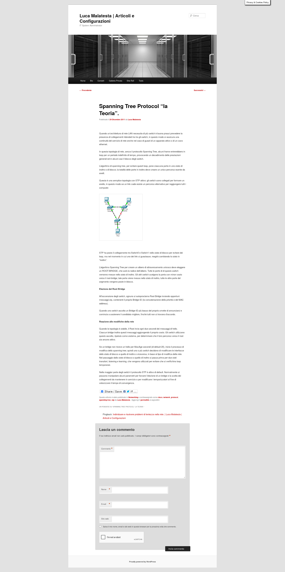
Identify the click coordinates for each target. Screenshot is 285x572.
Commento (107, 448)
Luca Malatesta (134, 119)
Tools (141, 80)
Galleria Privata (115, 80)
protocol (174, 397)
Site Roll (130, 80)
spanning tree (105, 400)
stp (113, 400)
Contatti (101, 80)
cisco (160, 397)
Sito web (105, 518)
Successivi (199, 90)
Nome (105, 489)
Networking (133, 397)
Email (105, 504)
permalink (145, 400)
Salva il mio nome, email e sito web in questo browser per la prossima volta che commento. (139, 526)
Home (82, 80)
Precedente (86, 90)
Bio (91, 80)
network (166, 397)
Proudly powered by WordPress (142, 561)
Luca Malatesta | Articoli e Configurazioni (107, 18)
